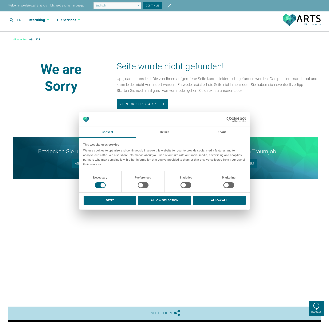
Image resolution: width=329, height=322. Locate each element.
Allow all (219, 200)
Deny (110, 200)
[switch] (143, 185)
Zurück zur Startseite (142, 104)
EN (19, 20)
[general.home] (302, 25)
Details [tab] (164, 132)
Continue (152, 5)
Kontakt (316, 312)
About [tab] (221, 132)
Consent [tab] (107, 132)
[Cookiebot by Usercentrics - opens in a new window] (229, 119)
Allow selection (164, 200)
